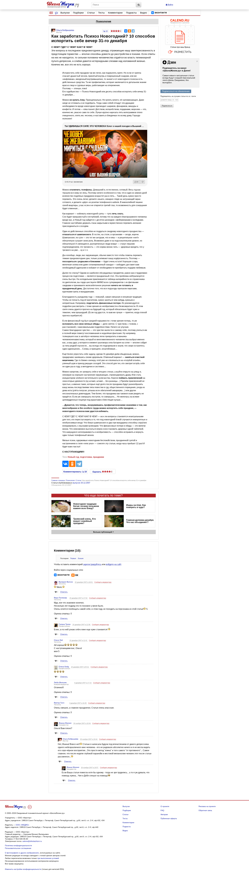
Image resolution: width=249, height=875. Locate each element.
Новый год (73, 457)
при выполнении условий (48, 858)
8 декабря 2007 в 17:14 (83, 683)
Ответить (64, 592)
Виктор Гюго (59, 703)
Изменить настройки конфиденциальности (23, 869)
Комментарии (115, 12)
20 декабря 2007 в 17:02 (79, 598)
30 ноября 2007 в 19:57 (90, 768)
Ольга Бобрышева (70, 739)
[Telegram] (133, 30)
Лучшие (81, 558)
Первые (73, 558)
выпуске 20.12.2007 (81, 483)
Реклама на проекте (207, 806)
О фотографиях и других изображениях (22, 853)
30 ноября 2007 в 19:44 (89, 739)
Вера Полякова (60, 598)
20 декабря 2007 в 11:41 (79, 640)
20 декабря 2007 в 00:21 (80, 667)
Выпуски (65, 12)
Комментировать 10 (75, 471)
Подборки (78, 12)
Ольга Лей (58, 640)
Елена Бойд (64, 667)
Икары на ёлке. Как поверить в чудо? (136, 506)
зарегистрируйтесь (92, 564)
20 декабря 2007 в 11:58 (81, 625)
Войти (170, 5)
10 (106, 31)
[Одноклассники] (129, 30)
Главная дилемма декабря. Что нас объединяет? (140, 521)
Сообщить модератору (102, 582)
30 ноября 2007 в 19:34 (82, 723)
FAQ (162, 810)
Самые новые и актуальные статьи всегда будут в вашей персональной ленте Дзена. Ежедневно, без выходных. (178, 79)
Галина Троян (65, 624)
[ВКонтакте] (125, 30)
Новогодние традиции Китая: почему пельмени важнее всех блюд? (86, 506)
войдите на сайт (113, 564)
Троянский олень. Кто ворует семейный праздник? (84, 521)
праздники (98, 457)
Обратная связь (205, 810)
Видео (143, 12)
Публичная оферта (169, 818)
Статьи (91, 12)
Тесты (101, 12)
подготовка (86, 457)
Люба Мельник (60, 682)
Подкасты (131, 12)
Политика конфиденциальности (18, 845)
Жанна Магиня (65, 723)
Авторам (164, 814)
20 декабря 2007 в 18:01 (84, 582)
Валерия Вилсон (66, 582)
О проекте (165, 806)
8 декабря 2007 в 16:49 (78, 703)
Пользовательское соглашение (18, 848)
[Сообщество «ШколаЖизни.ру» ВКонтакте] (159, 12)
